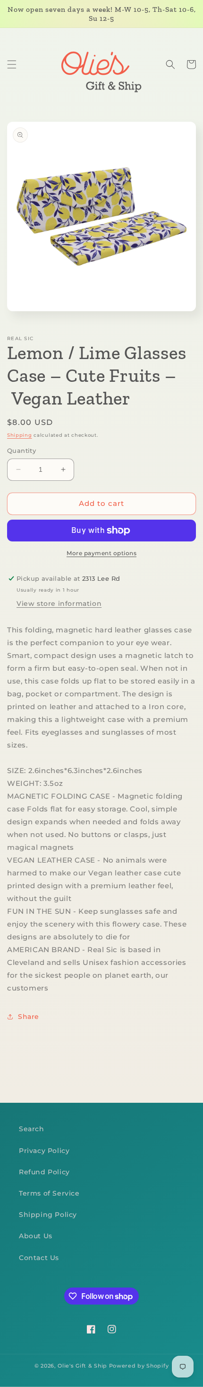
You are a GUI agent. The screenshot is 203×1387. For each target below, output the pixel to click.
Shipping (19, 435)
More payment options (101, 553)
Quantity (21, 450)
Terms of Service (49, 1193)
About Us (35, 1236)
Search (31, 1129)
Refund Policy (44, 1172)
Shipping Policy (48, 1214)
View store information (59, 603)
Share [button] (28, 1016)
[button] (11, 64)
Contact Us (39, 1257)
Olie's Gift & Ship (82, 1365)
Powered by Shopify (139, 1365)
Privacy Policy (44, 1150)
